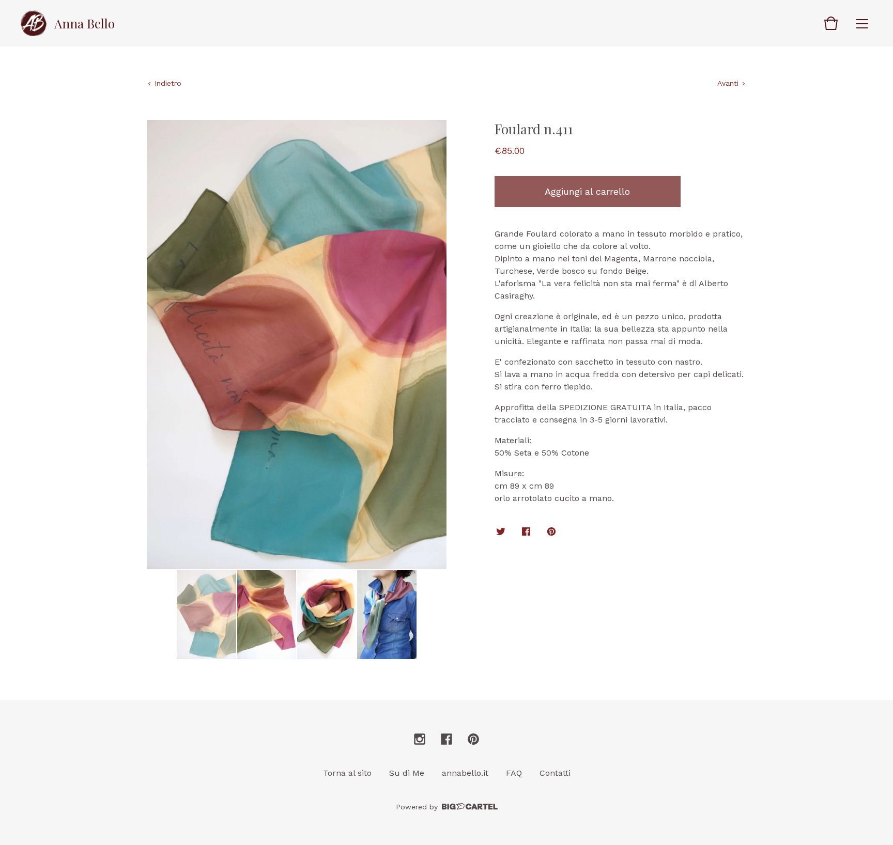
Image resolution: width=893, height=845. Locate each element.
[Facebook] (446, 739)
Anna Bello (84, 23)
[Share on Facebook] (526, 532)
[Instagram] (419, 739)
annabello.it (465, 773)
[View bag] (831, 23)
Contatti (555, 773)
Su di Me (406, 773)
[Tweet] (501, 532)
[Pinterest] (473, 739)
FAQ (514, 773)
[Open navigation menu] (862, 23)
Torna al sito (347, 773)
